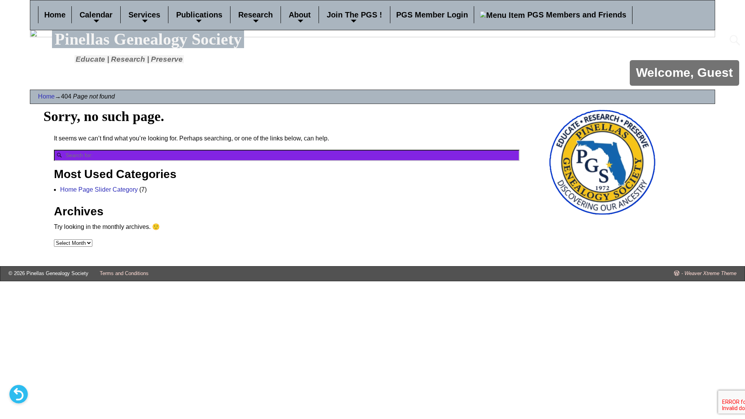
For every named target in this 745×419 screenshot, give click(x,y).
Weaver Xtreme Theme (710, 273)
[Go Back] (18, 394)
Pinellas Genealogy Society (148, 39)
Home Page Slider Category (99, 189)
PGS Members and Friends (575, 14)
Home (55, 14)
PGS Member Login (432, 14)
